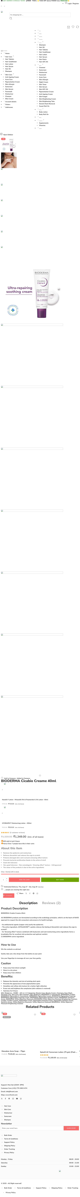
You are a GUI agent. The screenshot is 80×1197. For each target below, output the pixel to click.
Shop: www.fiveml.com (9, 1095)
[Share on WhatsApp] (37, 893)
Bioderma (37, 994)
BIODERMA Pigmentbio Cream (40, 996)
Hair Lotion (9, 64)
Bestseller (40, 33)
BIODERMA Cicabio (68, 994)
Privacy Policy (9, 1152)
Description (28, 903)
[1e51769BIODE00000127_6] (40, 417)
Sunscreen (8, 87)
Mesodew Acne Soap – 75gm (13, 1051)
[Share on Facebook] (30, 893)
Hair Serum (9, 66)
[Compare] (77, 27)
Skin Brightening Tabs (47, 101)
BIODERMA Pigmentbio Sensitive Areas (44, 997)
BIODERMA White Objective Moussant (19, 999)
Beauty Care (40, 993)
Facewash (8, 91)
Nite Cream (9, 99)
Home (7, 53)
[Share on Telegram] (33, 893)
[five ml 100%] (40, 735)
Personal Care (40, 39)
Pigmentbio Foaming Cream (43, 1000)
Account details (10, 102)
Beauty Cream (51, 993)
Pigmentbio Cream (25, 1000)
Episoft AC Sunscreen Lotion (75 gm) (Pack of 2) (59, 1052)
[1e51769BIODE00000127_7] (40, 541)
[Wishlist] (73, 27)
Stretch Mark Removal (47, 104)
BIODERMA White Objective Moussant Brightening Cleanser (55, 999)
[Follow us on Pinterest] (9, 1098)
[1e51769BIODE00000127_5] (40, 664)
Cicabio (3, 1000)
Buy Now (60, 880)
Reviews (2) (51, 903)
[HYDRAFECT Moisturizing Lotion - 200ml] (2, 814)
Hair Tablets (9, 59)
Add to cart (24, 880)
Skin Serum (9, 89)
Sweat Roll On (44, 106)
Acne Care (8, 79)
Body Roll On (43, 114)
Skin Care (8, 75)
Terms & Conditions (11, 1139)
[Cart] (68, 27)
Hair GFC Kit (43, 62)
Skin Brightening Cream (47, 99)
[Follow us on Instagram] (13, 1099)
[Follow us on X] (1, 1098)
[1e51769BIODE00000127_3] (40, 479)
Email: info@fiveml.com (9, 1091)
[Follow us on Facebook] (5, 1098)
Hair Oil (8, 69)
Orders (7, 104)
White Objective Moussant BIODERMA (46, 1002)
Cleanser (8, 96)
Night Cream (43, 82)
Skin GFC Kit (43, 89)
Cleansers (60, 993)
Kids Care (40, 117)
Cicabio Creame (12, 1000)
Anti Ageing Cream (12, 77)
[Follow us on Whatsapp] (21, 1099)
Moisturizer (9, 94)
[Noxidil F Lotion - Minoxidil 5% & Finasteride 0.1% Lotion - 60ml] (2, 790)
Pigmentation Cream (12, 82)
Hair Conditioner (11, 62)
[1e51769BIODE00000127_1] (9, 144)
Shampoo (8, 71)
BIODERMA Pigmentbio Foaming (63, 996)
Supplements (40, 120)
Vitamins (42, 125)
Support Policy (9, 1142)
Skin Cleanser (24, 994)
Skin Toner (42, 84)
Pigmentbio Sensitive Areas (63, 1000)
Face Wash (68, 993)
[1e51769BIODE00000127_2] (40, 603)
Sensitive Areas (6, 1002)
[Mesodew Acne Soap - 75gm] (20, 1030)
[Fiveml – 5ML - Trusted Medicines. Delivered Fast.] (6, 11)
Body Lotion (43, 112)
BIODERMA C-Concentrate (50, 994)
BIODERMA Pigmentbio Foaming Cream (15, 997)
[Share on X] (26, 893)
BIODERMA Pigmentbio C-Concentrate (14, 996)
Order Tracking (9, 1149)
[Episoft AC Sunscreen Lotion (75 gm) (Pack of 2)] (59, 1030)
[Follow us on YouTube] (17, 1099)
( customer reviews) (17, 832)
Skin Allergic (9, 84)
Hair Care (8, 57)
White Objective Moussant (22, 1002)
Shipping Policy (9, 1146)
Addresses (9, 107)
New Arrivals (40, 36)
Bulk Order (40, 128)
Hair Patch (42, 59)
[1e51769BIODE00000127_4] (40, 355)
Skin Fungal (43, 96)
